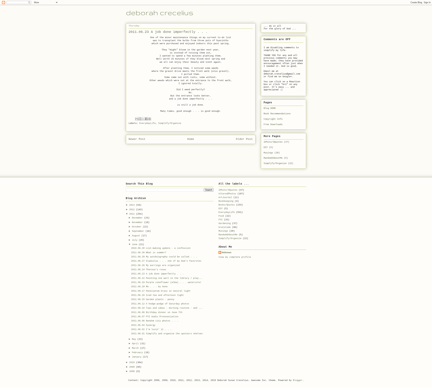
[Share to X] (143, 119)
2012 (132, 209)
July (135, 240)
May (134, 339)
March (136, 348)
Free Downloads (273, 124)
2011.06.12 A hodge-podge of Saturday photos (160, 304)
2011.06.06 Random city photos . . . (154, 321)
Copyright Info (273, 119)
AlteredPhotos (227, 193)
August (136, 235)
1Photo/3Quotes (273, 142)
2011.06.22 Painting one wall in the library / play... (167, 278)
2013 (132, 205)
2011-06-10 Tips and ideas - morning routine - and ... (167, 308)
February (138, 352)
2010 (132, 362)
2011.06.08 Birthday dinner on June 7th (156, 312)
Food (221, 216)
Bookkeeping (226, 201)
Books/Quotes (227, 205)
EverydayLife (147, 123)
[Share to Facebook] (146, 119)
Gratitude (225, 227)
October (137, 227)
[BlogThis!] (140, 119)
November (138, 222)
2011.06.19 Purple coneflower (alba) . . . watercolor (166, 282)
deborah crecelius (159, 13)
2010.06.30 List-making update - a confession (161, 248)
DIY (266, 147)
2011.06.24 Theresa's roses (148, 269)
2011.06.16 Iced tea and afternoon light (157, 295)
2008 (132, 371)
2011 (132, 214)
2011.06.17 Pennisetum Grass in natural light (161, 291)
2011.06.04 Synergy (143, 325)
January (137, 357)
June (135, 244)
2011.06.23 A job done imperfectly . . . (157, 274)
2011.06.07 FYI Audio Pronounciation (154, 316)
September (138, 231)
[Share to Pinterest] (149, 119)
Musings (268, 152)
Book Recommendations (277, 113)
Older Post (244, 139)
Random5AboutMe (273, 158)
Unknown (226, 252)
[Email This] (136, 119)
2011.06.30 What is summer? (148, 252)
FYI (221, 219)
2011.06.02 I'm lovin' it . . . (151, 329)
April (136, 343)
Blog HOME (270, 108)
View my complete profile (235, 257)
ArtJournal (225, 197)
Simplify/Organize (169, 123)
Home (190, 139)
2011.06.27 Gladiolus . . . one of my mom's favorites (166, 261)
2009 (132, 367)
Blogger (297, 380)
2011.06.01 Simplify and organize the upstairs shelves (167, 333)
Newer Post (137, 139)
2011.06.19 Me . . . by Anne (149, 286)
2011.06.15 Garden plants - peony (152, 299)
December (138, 218)
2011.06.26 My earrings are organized (155, 265)
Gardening (225, 223)
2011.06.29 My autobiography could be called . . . (164, 257)
